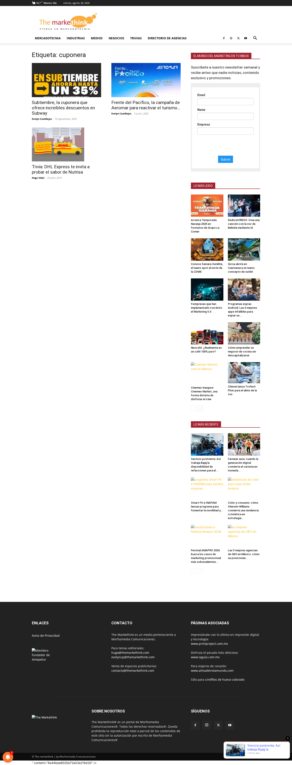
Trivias (136, 38)
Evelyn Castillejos (42, 118)
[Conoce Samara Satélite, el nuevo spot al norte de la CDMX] (207, 249)
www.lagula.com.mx (205, 657)
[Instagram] (231, 38)
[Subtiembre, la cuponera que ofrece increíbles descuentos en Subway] (66, 80)
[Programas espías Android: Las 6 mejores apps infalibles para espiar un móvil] (244, 289)
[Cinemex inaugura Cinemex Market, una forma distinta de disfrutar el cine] (207, 373)
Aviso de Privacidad (46, 635)
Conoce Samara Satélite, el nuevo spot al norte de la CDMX (207, 267)
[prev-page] (193, 408)
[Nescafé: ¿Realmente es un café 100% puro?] (207, 333)
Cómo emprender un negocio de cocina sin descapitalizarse (242, 351)
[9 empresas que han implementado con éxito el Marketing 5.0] (207, 289)
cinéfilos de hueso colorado (224, 679)
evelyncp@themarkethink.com (133, 657)
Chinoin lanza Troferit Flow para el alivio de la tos (242, 390)
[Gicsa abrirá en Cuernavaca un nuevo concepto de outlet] (244, 249)
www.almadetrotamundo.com (212, 670)
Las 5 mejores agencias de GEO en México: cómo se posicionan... (244, 554)
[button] (255, 39)
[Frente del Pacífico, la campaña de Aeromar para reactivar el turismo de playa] (146, 80)
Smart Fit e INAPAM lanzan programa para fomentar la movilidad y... (207, 506)
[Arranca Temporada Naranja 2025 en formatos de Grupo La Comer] (207, 206)
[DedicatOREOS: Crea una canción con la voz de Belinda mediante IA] (244, 206)
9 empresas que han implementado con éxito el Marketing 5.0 (206, 307)
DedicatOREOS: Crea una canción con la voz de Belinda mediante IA (244, 223)
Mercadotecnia (48, 38)
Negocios (116, 38)
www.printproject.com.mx (209, 644)
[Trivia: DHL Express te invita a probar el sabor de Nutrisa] (66, 144)
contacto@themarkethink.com (132, 670)
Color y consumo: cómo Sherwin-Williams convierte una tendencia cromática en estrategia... (243, 510)
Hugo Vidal (38, 177)
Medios (97, 38)
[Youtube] (245, 38)
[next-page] (200, 408)
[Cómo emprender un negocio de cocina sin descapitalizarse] (244, 333)
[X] (238, 38)
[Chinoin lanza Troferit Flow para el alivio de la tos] (244, 372)
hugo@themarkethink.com (130, 653)
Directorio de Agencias (167, 38)
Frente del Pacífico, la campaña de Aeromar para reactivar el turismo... (145, 105)
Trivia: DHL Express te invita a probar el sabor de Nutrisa (61, 169)
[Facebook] (224, 38)
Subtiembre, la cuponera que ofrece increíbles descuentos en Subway (63, 108)
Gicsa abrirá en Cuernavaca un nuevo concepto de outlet (241, 267)
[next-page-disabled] (200, 571)
